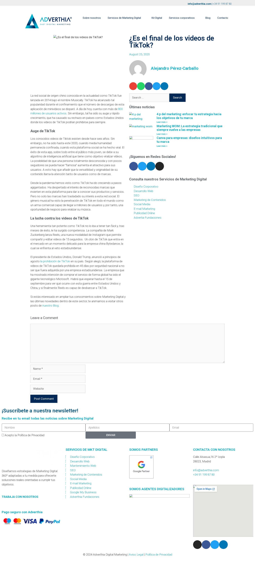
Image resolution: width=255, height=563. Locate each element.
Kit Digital (157, 17)
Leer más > (162, 122)
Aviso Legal (136, 554)
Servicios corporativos (182, 17)
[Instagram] (159, 166)
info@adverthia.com (199, 3)
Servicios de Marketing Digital (124, 17)
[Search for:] (149, 97)
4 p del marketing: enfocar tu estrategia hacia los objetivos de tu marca (189, 116)
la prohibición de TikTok (55, 261)
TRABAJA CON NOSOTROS (20, 496)
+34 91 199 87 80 (222, 3)
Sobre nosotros (92, 17)
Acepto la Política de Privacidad (24, 435)
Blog (207, 17)
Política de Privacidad (158, 554)
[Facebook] (133, 166)
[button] (133, 86)
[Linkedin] (151, 166)
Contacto (222, 17)
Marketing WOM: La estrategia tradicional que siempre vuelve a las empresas (189, 128)
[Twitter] (142, 166)
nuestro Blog (50, 305)
